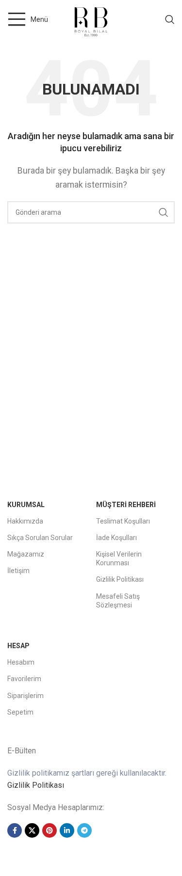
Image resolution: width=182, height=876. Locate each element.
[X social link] (32, 830)
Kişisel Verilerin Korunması (119, 558)
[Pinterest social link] (49, 830)
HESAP (18, 646)
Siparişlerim (25, 696)
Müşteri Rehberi (126, 505)
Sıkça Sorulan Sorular (40, 538)
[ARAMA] (163, 212)
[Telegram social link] (84, 830)
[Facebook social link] (14, 830)
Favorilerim (24, 679)
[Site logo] (91, 18)
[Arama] (170, 19)
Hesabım (20, 662)
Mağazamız (25, 554)
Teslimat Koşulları (123, 521)
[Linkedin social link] (67, 830)
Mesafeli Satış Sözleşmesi (118, 600)
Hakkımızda (25, 521)
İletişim (18, 570)
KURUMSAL (26, 505)
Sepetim (20, 712)
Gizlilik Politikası (120, 579)
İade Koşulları (116, 538)
